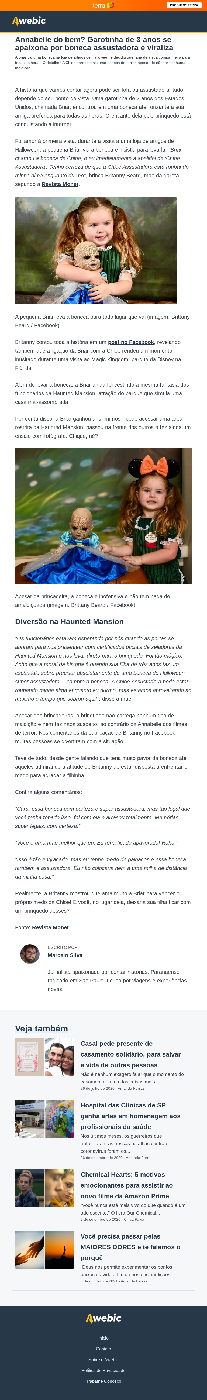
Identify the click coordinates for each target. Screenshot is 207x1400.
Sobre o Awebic (103, 1359)
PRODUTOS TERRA (184, 5)
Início (103, 1338)
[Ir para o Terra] (103, 5)
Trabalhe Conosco (103, 1381)
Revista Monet (60, 184)
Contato (103, 1349)
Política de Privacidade (103, 1370)
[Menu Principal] (194, 22)
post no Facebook (131, 342)
